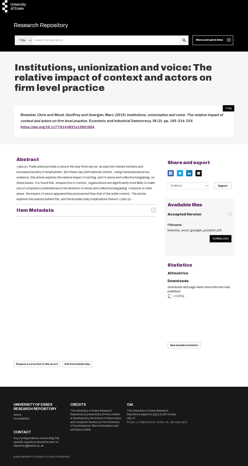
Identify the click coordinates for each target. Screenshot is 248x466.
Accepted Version (184, 214)
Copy (227, 107)
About (17, 414)
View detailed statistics (184, 345)
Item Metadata (35, 210)
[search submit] (184, 40)
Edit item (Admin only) (77, 364)
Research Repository (41, 25)
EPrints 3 (107, 414)
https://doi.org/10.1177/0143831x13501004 (58, 127)
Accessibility (21, 418)
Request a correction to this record (37, 364)
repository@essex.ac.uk (29, 445)
